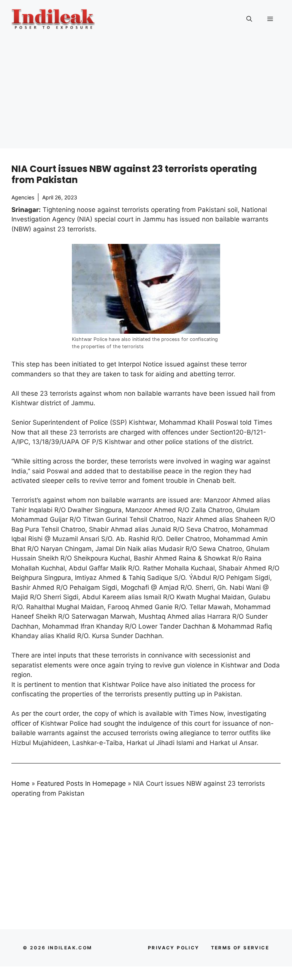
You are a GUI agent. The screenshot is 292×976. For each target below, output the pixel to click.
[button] (249, 19)
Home (20, 783)
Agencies (22, 197)
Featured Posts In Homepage (81, 783)
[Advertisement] (146, 95)
